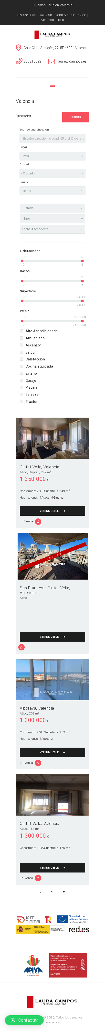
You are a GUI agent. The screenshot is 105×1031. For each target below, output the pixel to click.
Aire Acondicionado (42, 331)
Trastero (33, 402)
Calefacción (35, 359)
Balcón (31, 352)
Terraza (32, 395)
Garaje (31, 381)
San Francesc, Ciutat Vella (44, 588)
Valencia (51, 467)
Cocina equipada (39, 366)
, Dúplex (33, 472)
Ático (23, 472)
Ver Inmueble (49, 511)
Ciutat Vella (30, 467)
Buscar (76, 117)
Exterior (32, 373)
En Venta (26, 521)
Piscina (31, 387)
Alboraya (28, 708)
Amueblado (35, 338)
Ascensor (33, 345)
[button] (24, 1020)
